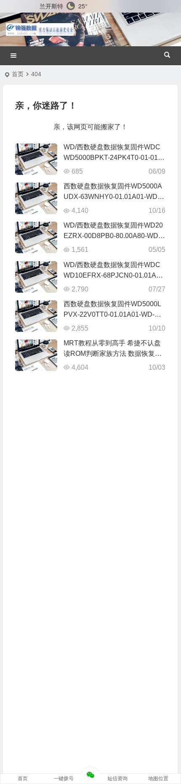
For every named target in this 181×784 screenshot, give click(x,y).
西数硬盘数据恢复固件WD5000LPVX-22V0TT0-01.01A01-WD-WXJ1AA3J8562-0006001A (112, 314)
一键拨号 (63, 778)
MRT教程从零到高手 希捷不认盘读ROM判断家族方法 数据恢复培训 (113, 353)
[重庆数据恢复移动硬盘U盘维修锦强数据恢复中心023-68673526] (40, 29)
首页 (18, 74)
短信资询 (117, 778)
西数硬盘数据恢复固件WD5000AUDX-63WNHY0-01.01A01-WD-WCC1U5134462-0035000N (113, 197)
